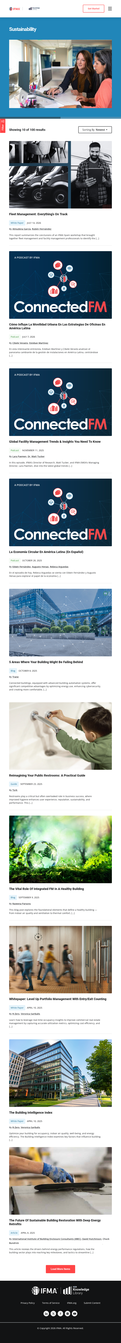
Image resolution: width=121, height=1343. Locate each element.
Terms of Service (51, 1302)
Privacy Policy (28, 1302)
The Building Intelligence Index (30, 1112)
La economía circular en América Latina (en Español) (46, 552)
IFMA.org (71, 1302)
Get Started (93, 8)
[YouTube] (74, 1313)
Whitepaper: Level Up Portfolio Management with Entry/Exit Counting (57, 999)
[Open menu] (110, 9)
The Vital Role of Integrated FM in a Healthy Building (46, 889)
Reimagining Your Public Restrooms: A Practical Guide (47, 775)
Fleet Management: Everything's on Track (38, 214)
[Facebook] (60, 1313)
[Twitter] (53, 1313)
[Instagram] (67, 1313)
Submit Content (92, 1302)
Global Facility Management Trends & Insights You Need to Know (55, 441)
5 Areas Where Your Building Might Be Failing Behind (46, 662)
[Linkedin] (46, 1313)
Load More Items (60, 1269)
